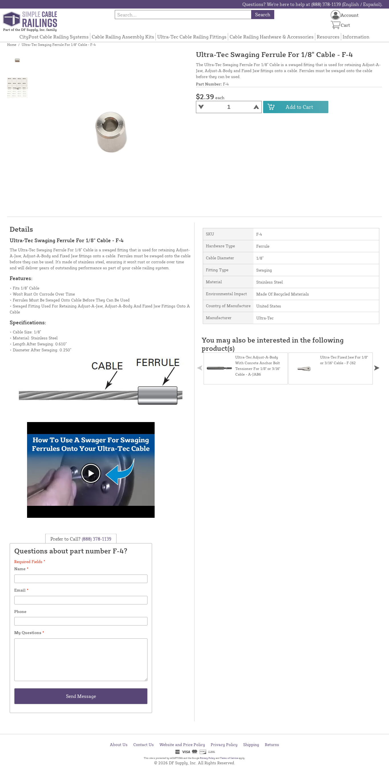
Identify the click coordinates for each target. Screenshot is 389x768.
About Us (119, 744)
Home (11, 44)
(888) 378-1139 (96, 538)
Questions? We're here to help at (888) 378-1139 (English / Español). (312, 4)
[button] (376, 368)
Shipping (251, 744)
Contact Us (143, 744)
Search (262, 14)
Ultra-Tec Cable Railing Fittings (191, 37)
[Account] (336, 15)
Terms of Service (229, 758)
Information (356, 37)
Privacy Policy (224, 744)
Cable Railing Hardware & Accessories (272, 37)
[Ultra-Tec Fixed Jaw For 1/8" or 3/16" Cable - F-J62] (304, 368)
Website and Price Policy (182, 744)
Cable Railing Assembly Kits (123, 37)
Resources (328, 37)
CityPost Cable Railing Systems (54, 37)
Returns (272, 744)
